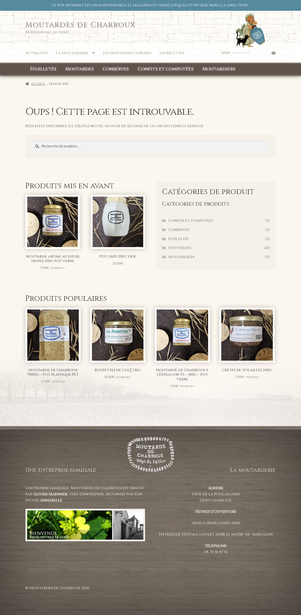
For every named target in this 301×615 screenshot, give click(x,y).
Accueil (38, 84)
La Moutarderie (72, 53)
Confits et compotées (165, 69)
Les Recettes (172, 53)
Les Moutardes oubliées (127, 53)
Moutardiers (218, 69)
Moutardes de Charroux (80, 25)
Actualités (36, 53)
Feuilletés (43, 69)
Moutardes (79, 69)
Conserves (116, 69)
